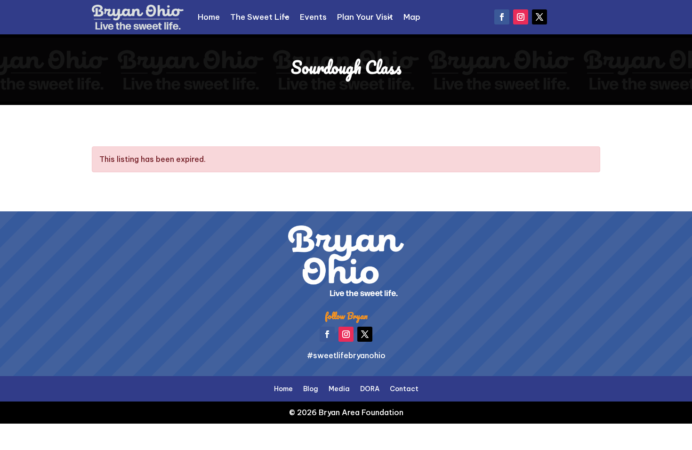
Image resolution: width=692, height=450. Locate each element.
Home (209, 17)
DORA (369, 388)
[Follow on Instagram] (520, 16)
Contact (404, 388)
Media (339, 388)
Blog (310, 388)
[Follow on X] (539, 16)
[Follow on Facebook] (501, 16)
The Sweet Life (260, 17)
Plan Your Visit (365, 17)
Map (411, 17)
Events (313, 17)
